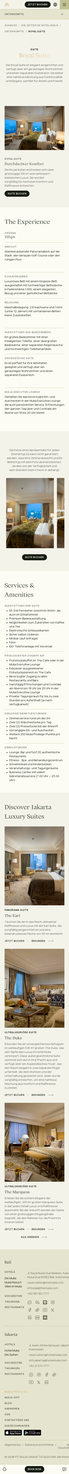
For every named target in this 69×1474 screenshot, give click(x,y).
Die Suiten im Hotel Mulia (39, 25)
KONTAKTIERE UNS (17, 1420)
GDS (8, 1414)
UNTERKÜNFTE (14, 31)
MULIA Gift (12, 1397)
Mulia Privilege (16, 1392)
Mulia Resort (13, 1282)
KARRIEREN (12, 1408)
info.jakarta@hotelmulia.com (48, 1360)
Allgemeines (13, 1444)
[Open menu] (64, 4)
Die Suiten (11, 1355)
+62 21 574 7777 (39, 1366)
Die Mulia (10, 1278)
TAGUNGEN (12, 1301)
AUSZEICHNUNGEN (17, 1425)
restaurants (14, 1307)
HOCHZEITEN (13, 1296)
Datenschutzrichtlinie (39, 1444)
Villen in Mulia (13, 1286)
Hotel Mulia (12, 1350)
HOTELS (10, 1272)
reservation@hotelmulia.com (48, 1355)
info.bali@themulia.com (42, 1288)
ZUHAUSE (11, 25)
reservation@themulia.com (45, 1282)
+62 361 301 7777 (38, 1293)
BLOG (8, 1403)
